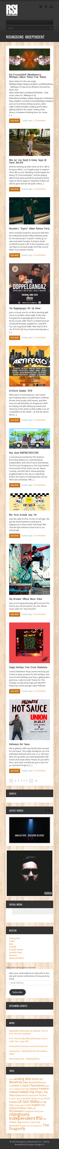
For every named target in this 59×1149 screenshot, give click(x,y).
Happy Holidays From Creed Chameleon (28, 667)
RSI (39, 1118)
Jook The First (40, 1095)
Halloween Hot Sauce (19, 744)
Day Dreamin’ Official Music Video (25, 599)
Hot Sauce (29, 1095)
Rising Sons (39, 1111)
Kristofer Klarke (16, 949)
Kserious (13, 955)
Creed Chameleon (32, 1085)
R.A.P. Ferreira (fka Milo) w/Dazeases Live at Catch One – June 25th (28, 1040)
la (45, 1098)
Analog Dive (14, 938)
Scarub (32, 1122)
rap (33, 1108)
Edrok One (20, 1088)
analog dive (22, 1078)
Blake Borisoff (30, 1082)
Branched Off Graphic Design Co (29, 1144)
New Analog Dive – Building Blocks (24, 1058)
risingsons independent (22, 1116)
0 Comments (39, 120)
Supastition (37, 1126)
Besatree (15, 1082)
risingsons (29, 1111)
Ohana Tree (25, 1108)
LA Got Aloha (28, 1101)
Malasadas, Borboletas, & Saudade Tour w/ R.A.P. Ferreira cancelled (28, 1032)
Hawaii (13, 1092)
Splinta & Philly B (16, 958)
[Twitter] (40, 7)
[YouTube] (51, 7)
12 (36, 780)
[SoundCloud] (28, 911)
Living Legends (20, 1105)
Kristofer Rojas (15, 952)
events (34, 1088)
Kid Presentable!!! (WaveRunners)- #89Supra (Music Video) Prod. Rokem (27, 76)
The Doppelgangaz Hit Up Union (24, 308)
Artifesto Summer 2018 (20, 390)
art (41, 1079)
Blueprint (42, 1082)
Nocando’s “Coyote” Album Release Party (29, 228)
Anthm (12, 941)
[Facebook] (46, 7)
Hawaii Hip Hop (30, 1092)
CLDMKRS (14, 1085)
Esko (11, 944)
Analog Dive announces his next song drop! (28, 1046)
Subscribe (17, 992)
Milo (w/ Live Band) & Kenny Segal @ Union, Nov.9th (28, 161)
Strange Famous (26, 1126)
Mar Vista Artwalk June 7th (23, 514)
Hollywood (19, 1095)
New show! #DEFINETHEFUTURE (24, 452)
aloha (11, 1079)
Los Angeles (34, 1105)
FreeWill (12, 946)
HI (42, 1092)
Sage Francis (23, 1122)
